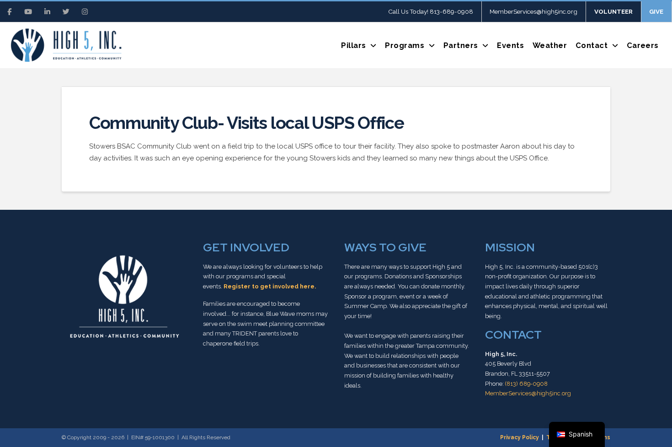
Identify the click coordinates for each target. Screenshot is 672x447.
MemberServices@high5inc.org (528, 393)
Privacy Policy (519, 437)
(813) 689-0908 (526, 383)
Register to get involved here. (270, 286)
